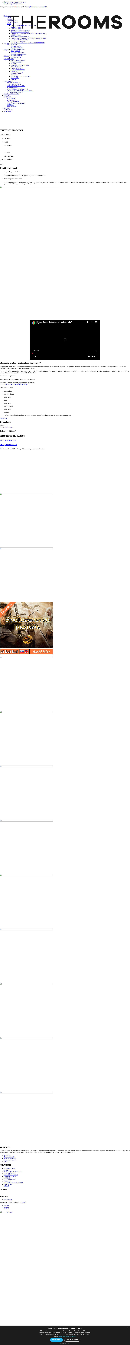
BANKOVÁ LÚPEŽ (10, 1179)
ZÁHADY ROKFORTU (11, 1175)
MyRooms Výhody (9, 1157)
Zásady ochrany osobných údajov (67, 1336)
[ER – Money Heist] (65, 900)
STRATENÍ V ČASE (10, 1176)
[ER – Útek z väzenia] (65, 683)
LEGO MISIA (8, 1184)
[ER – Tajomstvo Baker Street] (65, 1009)
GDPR (5, 1161)
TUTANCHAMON (9, 1168)
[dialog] (65, 1335)
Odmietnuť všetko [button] (72, 1340)
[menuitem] (70, 38)
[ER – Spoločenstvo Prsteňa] (65, 628)
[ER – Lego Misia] (65, 1063)
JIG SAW (6, 1170)
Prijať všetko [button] (56, 1340)
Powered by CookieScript (65, 1343)
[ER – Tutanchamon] (65, 519)
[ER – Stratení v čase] (65, 737)
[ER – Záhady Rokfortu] (65, 791)
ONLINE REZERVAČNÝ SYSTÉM (16, 384)
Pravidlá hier (7, 1155)
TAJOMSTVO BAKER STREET (13, 1183)
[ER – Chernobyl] (65, 955)
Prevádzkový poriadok (10, 1158)
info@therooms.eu (31, 7)
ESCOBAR (7, 1178)
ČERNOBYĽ (7, 1181)
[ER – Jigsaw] (65, 573)
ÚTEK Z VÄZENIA (9, 1173)
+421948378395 (42, 7)
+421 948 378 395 (8, 440)
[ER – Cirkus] (65, 1118)
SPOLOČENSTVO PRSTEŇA (13, 1171)
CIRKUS (6, 1186)
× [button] (128, 1327)
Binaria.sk (23, 1202)
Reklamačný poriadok (10, 1160)
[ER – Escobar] (65, 846)
